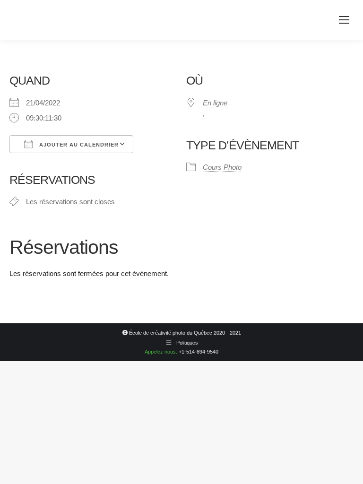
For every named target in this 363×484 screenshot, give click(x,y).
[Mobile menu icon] (344, 19)
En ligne (215, 103)
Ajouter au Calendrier (78, 144)
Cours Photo (222, 167)
